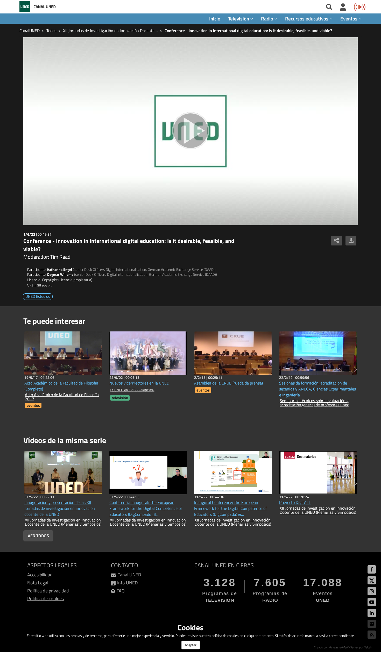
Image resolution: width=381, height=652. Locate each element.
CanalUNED (29, 30)
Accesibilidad (40, 574)
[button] (355, 369)
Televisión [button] (239, 18)
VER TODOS (38, 536)
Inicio (214, 18)
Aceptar (190, 645)
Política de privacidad (48, 590)
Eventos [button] (349, 18)
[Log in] (343, 7)
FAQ (121, 590)
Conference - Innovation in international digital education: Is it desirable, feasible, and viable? (248, 30)
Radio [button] (267, 18)
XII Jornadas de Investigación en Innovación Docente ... (110, 30)
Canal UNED (129, 574)
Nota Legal (37, 582)
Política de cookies (45, 598)
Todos (51, 30)
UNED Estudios (37, 296)
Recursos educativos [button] (307, 18)
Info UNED (127, 582)
